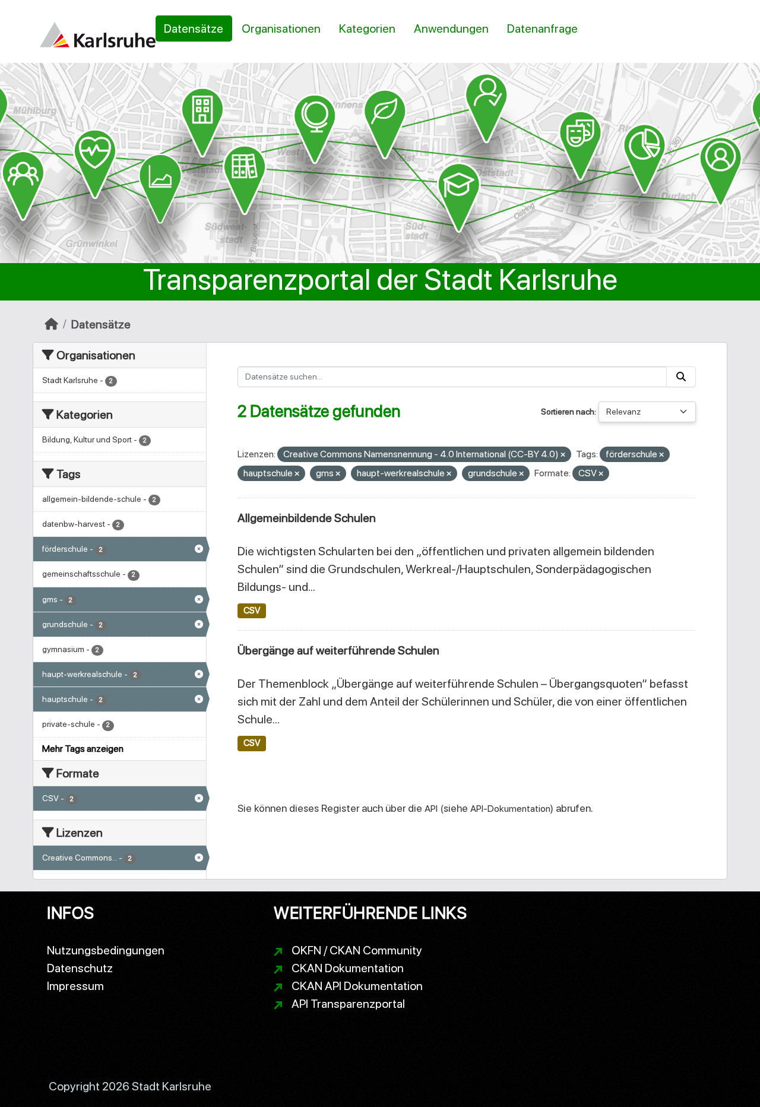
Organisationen (281, 28)
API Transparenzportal (348, 1004)
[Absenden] (681, 376)
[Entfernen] (562, 455)
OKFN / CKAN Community (357, 950)
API (431, 808)
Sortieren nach (567, 411)
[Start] (51, 324)
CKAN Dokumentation (348, 968)
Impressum (75, 986)
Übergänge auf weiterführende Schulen (338, 650)
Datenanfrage (542, 28)
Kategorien (367, 28)
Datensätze (193, 28)
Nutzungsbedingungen (105, 950)
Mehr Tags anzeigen (83, 748)
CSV (251, 610)
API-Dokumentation (510, 808)
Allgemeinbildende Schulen (307, 518)
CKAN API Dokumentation (357, 986)
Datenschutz (80, 968)
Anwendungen (451, 28)
